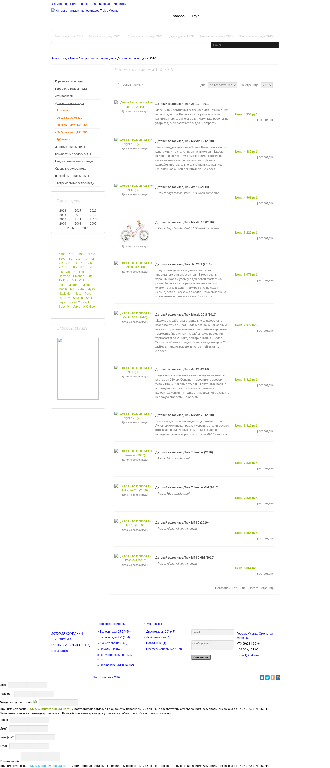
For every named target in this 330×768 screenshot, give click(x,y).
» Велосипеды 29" (113, 637)
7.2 (61, 263)
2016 (93, 210)
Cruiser (79, 271)
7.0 (85, 258)
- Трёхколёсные (65, 139)
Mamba (87, 285)
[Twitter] (267, 677)
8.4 (90, 267)
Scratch (78, 298)
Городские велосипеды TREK (145, 36)
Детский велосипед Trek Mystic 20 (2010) (184, 415)
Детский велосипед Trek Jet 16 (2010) (182, 187)
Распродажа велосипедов (96, 58)
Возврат (104, 4)
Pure (88, 293)
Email (3, 746)
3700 (91, 254)
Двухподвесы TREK (181, 36)
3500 (62, 258)
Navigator (65, 293)
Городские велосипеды (71, 88)
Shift (89, 298)
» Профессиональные (115, 665)
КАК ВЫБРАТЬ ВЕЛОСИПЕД (70, 645)
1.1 (71, 258)
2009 (62, 223)
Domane (64, 276)
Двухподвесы (64, 96)
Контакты (120, 4)
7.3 (68, 263)
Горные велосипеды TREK (105, 36)
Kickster (84, 280)
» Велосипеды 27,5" (114, 631)
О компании (59, 4)
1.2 (78, 258)
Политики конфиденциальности (49, 709)
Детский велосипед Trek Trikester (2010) (184, 452)
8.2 (75, 267)
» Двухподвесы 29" (159, 631)
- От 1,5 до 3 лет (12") (69, 117)
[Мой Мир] (278, 677)
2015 (62, 215)
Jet (74, 280)
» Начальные (109, 649)
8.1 (68, 267)
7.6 (90, 263)
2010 (93, 219)
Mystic (91, 289)
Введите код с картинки (16, 702)
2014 (78, 215)
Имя (3, 685)
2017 (78, 210)
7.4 (75, 263)
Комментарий (9, 761)
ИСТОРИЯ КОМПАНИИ (67, 633)
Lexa (62, 285)
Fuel (90, 276)
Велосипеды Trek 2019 (69, 36)
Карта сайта (59, 651)
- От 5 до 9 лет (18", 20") (71, 132)
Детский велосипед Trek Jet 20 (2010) (182, 369)
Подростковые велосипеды (74, 161)
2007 (93, 223)
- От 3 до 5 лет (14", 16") (71, 125)
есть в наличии (132, 84)
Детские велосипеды (131, 58)
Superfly (64, 306)
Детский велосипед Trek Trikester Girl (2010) (186, 487)
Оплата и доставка (83, 4)
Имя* (3, 728)
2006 (70, 228)
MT (72, 289)
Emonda (78, 276)
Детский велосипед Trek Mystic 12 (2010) (184, 141)
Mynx (80, 289)
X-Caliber (89, 306)
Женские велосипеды (70, 146)
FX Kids (64, 280)
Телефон (6, 693)
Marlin (63, 289)
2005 (85, 228)
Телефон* (7, 737)
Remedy (64, 298)
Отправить (201, 657)
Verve (76, 306)
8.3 (82, 267)
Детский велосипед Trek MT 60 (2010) (182, 522)
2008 (78, 223)
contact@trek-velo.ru (250, 655)
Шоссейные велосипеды (72, 175)
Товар (4, 720)
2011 (78, 219)
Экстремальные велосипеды (75, 183)
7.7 (61, 267)
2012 (62, 219)
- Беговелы (62, 110)
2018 (62, 210)
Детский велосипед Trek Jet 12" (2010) (182, 104)
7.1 (92, 258)
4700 (72, 254)
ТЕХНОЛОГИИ (61, 639)
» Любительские (112, 643)
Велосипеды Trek (63, 58)
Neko (78, 293)
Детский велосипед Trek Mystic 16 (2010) (184, 222)
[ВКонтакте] (262, 677)
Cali (68, 271)
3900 (82, 254)
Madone (73, 285)
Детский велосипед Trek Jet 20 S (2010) (183, 264)
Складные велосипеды (71, 168)
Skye (62, 302)
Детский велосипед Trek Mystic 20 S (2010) (185, 314)
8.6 (61, 271)
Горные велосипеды (69, 81)
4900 (62, 254)
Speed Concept (78, 302)
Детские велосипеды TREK (216, 36)
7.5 (82, 263)
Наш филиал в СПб (106, 677)
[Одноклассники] (273, 677)
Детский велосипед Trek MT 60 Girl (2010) (184, 557)
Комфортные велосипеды (73, 154)
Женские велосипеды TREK (256, 36)
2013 (93, 215)
